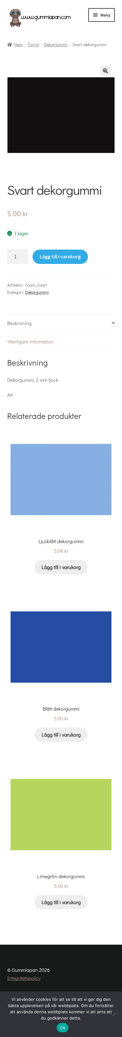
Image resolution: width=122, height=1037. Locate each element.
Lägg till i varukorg (60, 256)
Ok (62, 1027)
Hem (18, 44)
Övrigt (33, 44)
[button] (105, 71)
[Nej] (114, 1014)
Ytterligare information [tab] (30, 341)
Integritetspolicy (24, 978)
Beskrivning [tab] (19, 323)
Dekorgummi (56, 44)
